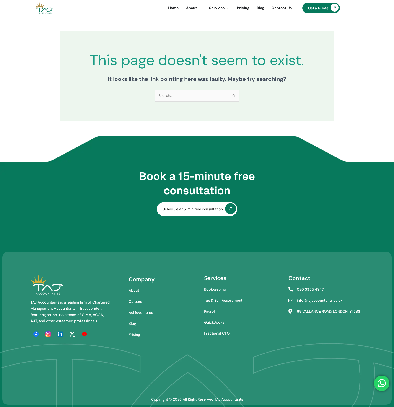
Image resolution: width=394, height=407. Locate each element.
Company (142, 279)
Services (215, 278)
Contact (299, 278)
